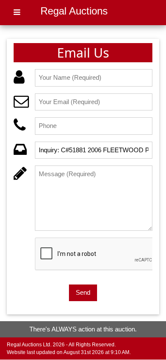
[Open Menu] (17, 12)
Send (83, 292)
